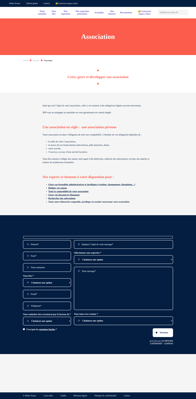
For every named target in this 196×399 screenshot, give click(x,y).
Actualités (99, 12)
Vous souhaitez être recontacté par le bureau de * (47, 314)
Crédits (63, 396)
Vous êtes (54, 12)
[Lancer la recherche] (186, 12)
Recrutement (126, 12)
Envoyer (164, 332)
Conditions (168, 343)
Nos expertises (65, 12)
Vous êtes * (28, 276)
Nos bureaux (112, 12)
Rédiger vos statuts (57, 188)
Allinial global (32, 3)
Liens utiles (48, 396)
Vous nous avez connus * (86, 314)
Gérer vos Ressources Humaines (64, 195)
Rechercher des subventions (62, 198)
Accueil (25, 60)
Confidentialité (156, 343)
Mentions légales (80, 396)
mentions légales (47, 329)
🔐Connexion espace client (66, 3)
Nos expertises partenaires (82, 12)
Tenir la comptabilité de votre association (68, 191)
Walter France (14, 3)
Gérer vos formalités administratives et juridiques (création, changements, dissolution (90, 184)
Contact (46, 3)
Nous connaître (42, 12)
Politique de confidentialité (105, 396)
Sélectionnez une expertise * (87, 253)
